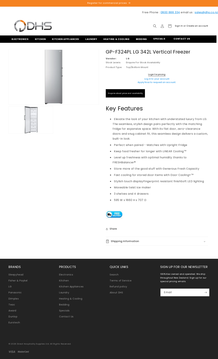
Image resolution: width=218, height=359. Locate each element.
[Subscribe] (205, 292)
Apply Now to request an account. (157, 82)
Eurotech (14, 322)
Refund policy (118, 286)
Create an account (197, 25)
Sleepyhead (16, 274)
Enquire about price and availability (125, 93)
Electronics (66, 274)
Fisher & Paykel (18, 280)
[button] (19, 39)
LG (10, 286)
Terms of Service (121, 280)
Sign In (179, 25)
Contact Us (66, 316)
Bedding (64, 304)
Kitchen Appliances (71, 286)
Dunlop (13, 316)
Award (12, 310)
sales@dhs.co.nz (206, 12)
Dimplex (14, 298)
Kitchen (64, 280)
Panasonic (15, 292)
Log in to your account (156, 78)
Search (114, 274)
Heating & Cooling (70, 298)
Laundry (64, 292)
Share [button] (113, 228)
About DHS (116, 292)
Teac (12, 304)
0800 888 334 (170, 12)
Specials (64, 310)
